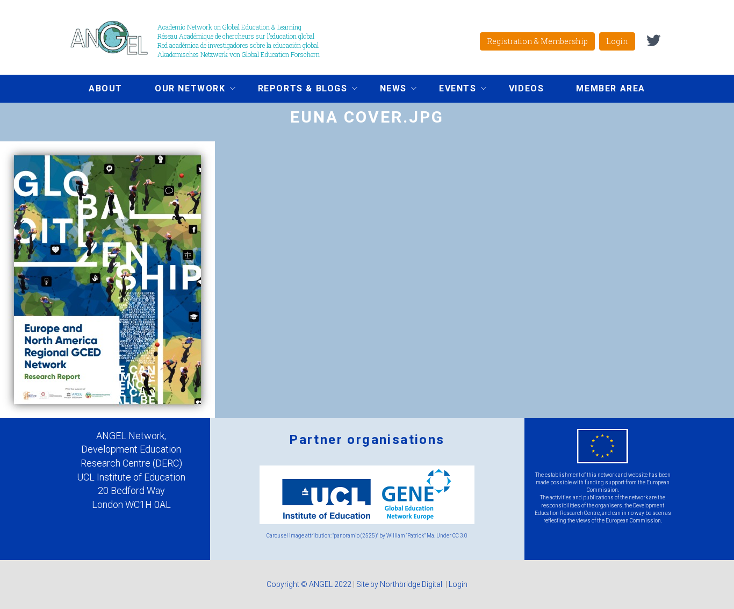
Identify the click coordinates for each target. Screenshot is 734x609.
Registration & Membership (537, 41)
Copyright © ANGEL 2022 (309, 584)
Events (450, 89)
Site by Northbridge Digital (400, 584)
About (106, 88)
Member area (610, 88)
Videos (526, 88)
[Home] (113, 37)
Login (617, 41)
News (385, 89)
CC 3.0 (459, 536)
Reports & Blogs (295, 89)
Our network (182, 89)
